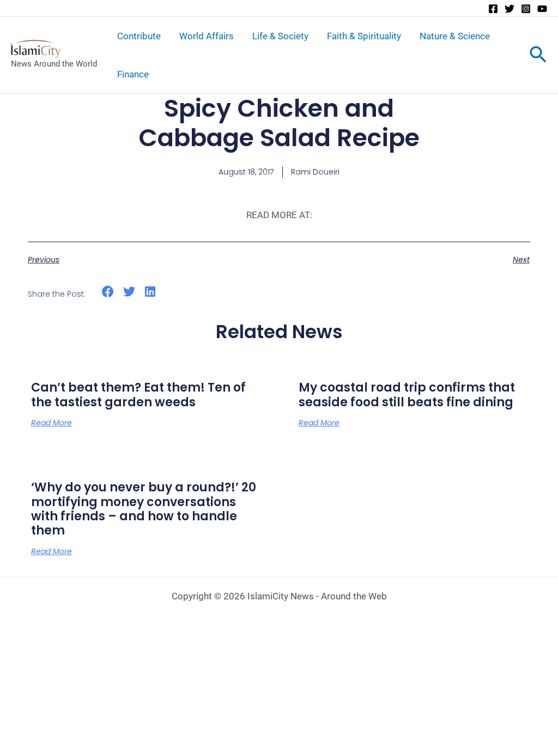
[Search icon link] (538, 57)
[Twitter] (509, 9)
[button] (108, 292)
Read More (51, 422)
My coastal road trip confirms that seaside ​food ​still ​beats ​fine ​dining (407, 394)
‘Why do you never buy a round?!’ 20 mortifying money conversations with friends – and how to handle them (143, 509)
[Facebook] (493, 9)
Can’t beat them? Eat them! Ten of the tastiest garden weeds (138, 394)
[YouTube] (542, 9)
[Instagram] (526, 9)
